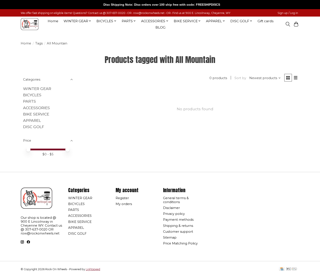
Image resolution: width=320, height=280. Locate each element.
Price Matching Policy (180, 243)
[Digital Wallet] (291, 269)
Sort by (240, 78)
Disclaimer (171, 208)
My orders (124, 204)
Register (122, 198)
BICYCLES (32, 95)
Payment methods (178, 220)
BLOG (160, 27)
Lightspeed (93, 269)
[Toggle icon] (288, 24)
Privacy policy (174, 214)
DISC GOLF (33, 126)
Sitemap (170, 237)
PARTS (29, 101)
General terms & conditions (176, 200)
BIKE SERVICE (36, 114)
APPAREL (32, 120)
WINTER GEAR (37, 88)
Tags (39, 43)
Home (53, 21)
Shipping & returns (178, 226)
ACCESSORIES (36, 107)
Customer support (178, 232)
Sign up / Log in (288, 13)
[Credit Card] (282, 269)
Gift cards (265, 21)
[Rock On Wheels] (30, 24)
